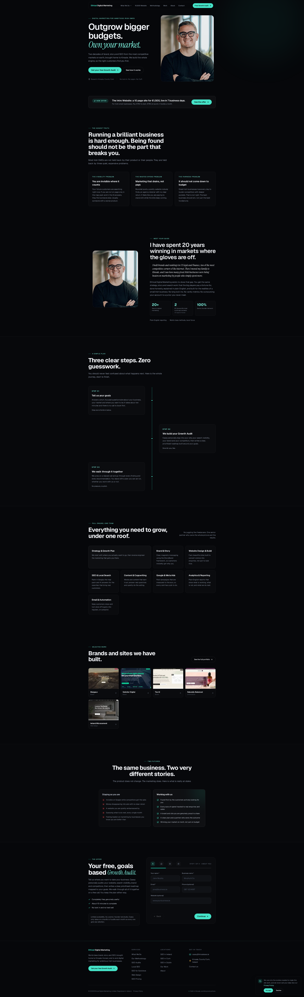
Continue (201, 916)
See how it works (133, 70)
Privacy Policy (138, 991)
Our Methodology (139, 958)
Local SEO (136, 967)
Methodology (155, 6)
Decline (278, 990)
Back (159, 916)
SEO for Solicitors (139, 971)
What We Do (125, 6)
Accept (268, 990)
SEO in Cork (165, 958)
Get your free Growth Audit (103, 70)
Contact (181, 6)
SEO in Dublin (166, 962)
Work (165, 6)
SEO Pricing (136, 979)
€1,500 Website (141, 6)
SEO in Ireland (166, 954)
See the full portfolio (202, 659)
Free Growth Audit (202, 6)
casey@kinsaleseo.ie (200, 954)
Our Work (164, 967)
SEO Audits (136, 962)
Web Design (136, 975)
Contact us (193, 966)
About (173, 6)
